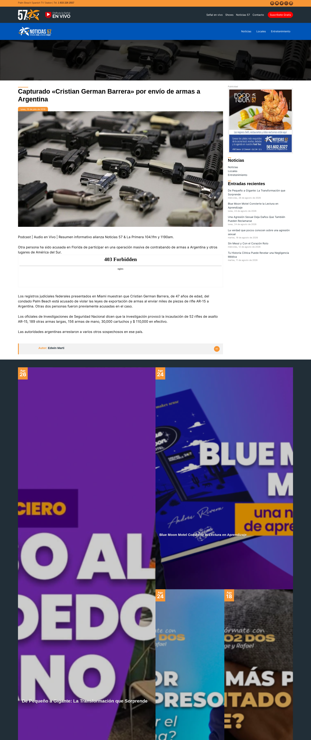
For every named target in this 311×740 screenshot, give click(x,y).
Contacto (258, 14)
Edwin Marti (56, 348)
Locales (261, 31)
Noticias (246, 31)
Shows (229, 14)
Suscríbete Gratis (280, 14)
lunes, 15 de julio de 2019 (33, 109)
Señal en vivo (214, 14)
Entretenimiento (280, 31)
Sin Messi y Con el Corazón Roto (248, 243)
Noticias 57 (243, 14)
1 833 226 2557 (66, 2)
